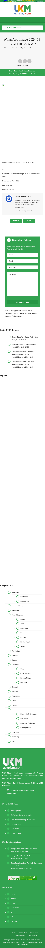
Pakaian (15, 692)
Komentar (13, 274)
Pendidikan (16, 696)
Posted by (24, 48)
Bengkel (23, 619)
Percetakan (24, 633)
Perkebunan (24, 601)
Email (11, 261)
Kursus (14, 660)
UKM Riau (6, 942)
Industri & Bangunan (19, 606)
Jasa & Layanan (18, 615)
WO (13, 741)
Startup (14, 705)
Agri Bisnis (15, 592)
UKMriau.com (24, 940)
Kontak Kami (34, 933)
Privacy (13, 903)
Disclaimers (15, 829)
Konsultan (24, 628)
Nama (11, 255)
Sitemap (14, 917)
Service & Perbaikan (27, 723)
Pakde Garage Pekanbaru (27, 71)
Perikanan (24, 597)
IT (12, 710)
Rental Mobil (25, 642)
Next (29, 221)
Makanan (15, 665)
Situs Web (12, 267)
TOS (12, 912)
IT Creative (24, 719)
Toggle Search (13, 28)
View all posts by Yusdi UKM (25, 211)
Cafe (22, 669)
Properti (23, 637)
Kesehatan (16, 651)
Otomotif (15, 687)
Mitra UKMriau (32, 935)
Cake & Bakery (25, 673)
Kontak (13, 899)
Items (16, 71)
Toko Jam (15, 732)
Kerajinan (15, 610)
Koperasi (15, 655)
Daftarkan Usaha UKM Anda (21, 815)
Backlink (14, 921)
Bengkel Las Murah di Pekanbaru (24, 344)
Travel (22, 646)
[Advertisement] (22, 136)
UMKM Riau (15, 942)
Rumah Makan (25, 678)
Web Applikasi (25, 728)
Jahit (22, 624)
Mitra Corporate (20, 935)
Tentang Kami (16, 810)
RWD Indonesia (33, 942)
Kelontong (15, 737)
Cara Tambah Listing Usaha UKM (23, 820)
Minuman (23, 682)
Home (10, 71)
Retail (14, 701)
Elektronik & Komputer (28, 714)
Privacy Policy (16, 833)
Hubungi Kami (16, 824)
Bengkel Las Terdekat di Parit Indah (25, 337)
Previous (16, 221)
